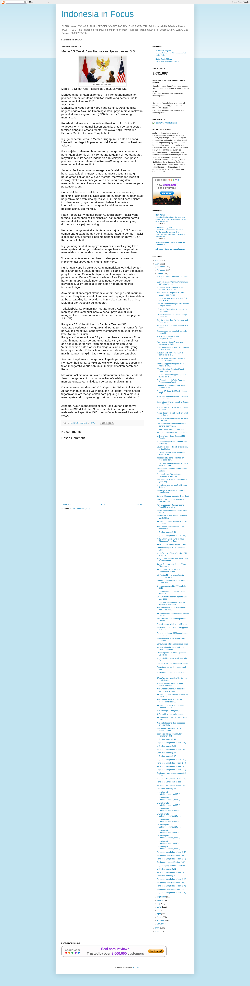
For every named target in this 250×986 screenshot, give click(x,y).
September (161, 897)
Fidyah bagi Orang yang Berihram (167, 61)
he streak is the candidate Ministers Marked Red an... (170, 459)
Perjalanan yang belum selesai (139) (171, 893)
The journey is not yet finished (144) (171, 856)
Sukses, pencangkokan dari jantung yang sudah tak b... (171, 338)
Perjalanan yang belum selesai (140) (171, 886)
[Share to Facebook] (109, 423)
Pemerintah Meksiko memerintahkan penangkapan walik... (171, 425)
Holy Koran (160, 215)
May (159, 910)
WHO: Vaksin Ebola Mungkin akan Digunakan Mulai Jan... (170, 540)
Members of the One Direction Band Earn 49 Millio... (171, 387)
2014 (157, 264)
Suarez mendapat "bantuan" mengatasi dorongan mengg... (172, 283)
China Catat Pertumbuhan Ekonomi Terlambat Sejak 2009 (171, 603)
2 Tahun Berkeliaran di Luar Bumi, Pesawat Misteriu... (170, 685)
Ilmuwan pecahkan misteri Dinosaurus (172, 433)
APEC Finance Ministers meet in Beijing (172, 544)
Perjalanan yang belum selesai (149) (171, 743)
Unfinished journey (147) (166, 753)
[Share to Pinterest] (112, 423)
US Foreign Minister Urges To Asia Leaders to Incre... (170, 576)
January (160, 924)
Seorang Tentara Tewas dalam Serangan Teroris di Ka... (169, 475)
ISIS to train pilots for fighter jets (169, 711)
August (160, 900)
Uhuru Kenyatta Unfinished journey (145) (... (169, 793)
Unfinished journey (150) (166, 532)
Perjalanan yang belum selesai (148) (171, 750)
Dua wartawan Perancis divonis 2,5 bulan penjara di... (171, 359)
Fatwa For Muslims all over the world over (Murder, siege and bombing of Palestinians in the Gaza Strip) (171, 219)
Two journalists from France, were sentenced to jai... (170, 354)
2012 (157, 932)
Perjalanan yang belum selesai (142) (171, 872)
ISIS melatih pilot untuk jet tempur (170, 714)
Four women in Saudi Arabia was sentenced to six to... (170, 343)
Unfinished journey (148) (166, 746)
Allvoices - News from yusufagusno (170, 249)
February (161, 921)
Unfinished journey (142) (166, 869)
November (161, 270)
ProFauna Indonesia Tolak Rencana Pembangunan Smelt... (171, 381)
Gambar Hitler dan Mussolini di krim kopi (173, 496)
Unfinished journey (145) (166, 789)
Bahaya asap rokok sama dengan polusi (173, 644)
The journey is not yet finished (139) (171, 889)
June (159, 907)
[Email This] (101, 423)
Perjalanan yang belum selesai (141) (171, 879)
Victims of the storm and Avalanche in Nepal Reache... (171, 500)
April (159, 914)
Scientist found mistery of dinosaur (170, 429)
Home (103, 505)
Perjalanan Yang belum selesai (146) (171, 779)
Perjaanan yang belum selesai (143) (171, 866)
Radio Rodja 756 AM (164, 59)
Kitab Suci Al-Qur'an (164, 228)
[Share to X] (107, 423)
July (159, 904)
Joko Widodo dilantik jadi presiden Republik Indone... (170, 706)
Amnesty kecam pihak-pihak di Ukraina (172, 624)
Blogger (136, 967)
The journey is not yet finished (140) (171, 883)
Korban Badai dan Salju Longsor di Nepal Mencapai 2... (170, 506)
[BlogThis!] (104, 423)
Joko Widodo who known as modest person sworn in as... (171, 690)
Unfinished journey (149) (166, 739)
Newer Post (66, 505)
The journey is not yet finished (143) (171, 862)
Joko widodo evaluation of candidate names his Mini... (171, 609)
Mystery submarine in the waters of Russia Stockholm (170, 648)
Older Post (139, 505)
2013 (157, 928)
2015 (157, 260)
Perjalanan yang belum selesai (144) (171, 859)
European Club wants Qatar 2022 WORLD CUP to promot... (170, 288)
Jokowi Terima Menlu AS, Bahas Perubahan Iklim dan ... (169, 571)
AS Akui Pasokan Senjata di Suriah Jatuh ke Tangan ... (170, 370)
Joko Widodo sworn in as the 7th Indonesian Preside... (169, 701)
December (161, 267)
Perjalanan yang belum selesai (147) (171, 760)
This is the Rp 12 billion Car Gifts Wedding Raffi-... (169, 729)
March (159, 917)
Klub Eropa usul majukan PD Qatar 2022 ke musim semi (170, 294)
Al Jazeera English (163, 51)
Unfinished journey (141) (166, 876)
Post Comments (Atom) (81, 509)
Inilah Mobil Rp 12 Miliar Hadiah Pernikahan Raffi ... (169, 735)
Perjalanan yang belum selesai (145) (171, 852)
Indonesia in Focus (97, 14)
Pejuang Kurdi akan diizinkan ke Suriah (172, 664)
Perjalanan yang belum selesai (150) (171, 536)
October (160, 274)
